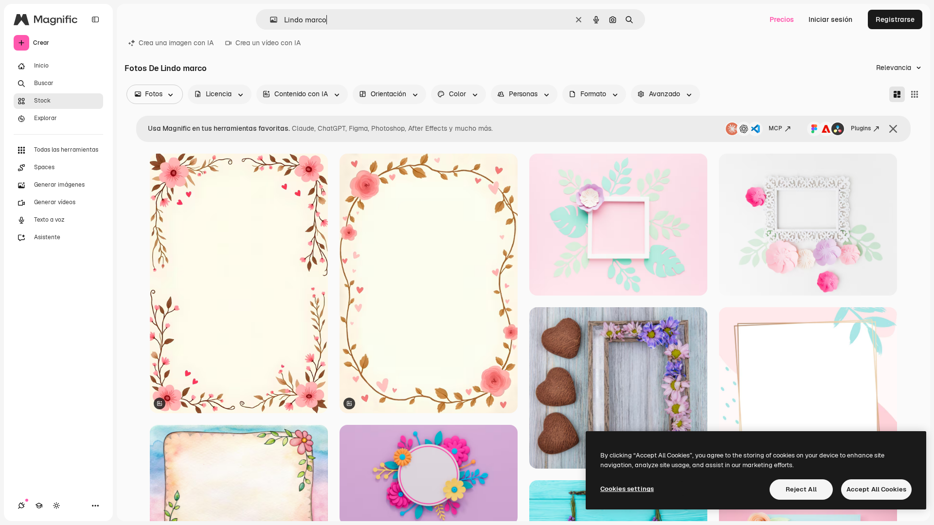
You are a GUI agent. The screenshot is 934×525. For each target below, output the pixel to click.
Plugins (861, 128)
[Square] (914, 94)
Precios (782, 19)
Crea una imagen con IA (176, 42)
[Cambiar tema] (56, 505)
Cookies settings (627, 489)
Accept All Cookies (876, 489)
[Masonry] (897, 94)
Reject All (801, 489)
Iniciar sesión (830, 19)
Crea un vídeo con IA (268, 42)
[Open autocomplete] (269, 19)
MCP (775, 128)
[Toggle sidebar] (95, 19)
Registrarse (895, 19)
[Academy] (39, 505)
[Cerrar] (893, 129)
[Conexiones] (21, 505)
